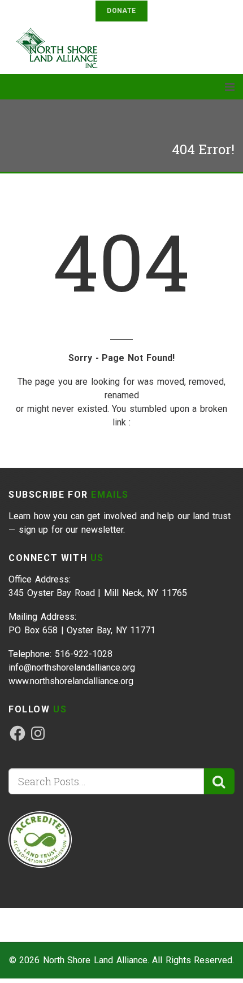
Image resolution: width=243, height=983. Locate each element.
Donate (121, 11)
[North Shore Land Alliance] (62, 48)
